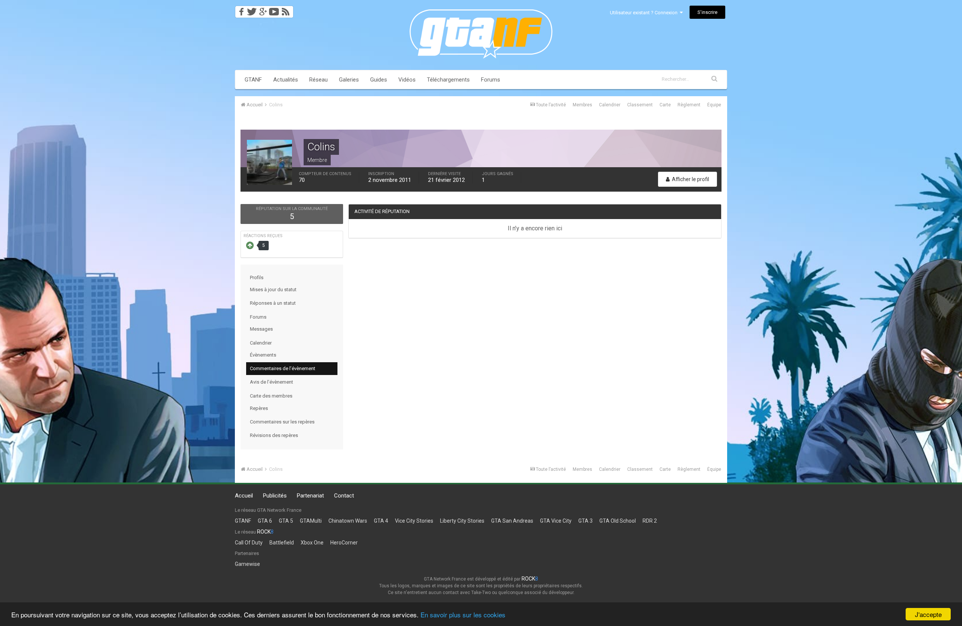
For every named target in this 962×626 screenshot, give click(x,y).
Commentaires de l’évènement (282, 368)
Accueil (244, 495)
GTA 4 (381, 521)
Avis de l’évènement (271, 382)
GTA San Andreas (512, 521)
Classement (640, 104)
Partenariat (310, 495)
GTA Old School (617, 521)
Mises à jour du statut (273, 289)
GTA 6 (265, 521)
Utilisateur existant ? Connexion (645, 12)
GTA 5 (286, 521)
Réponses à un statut (273, 303)
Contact (344, 495)
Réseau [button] (318, 79)
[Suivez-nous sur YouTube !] (274, 9)
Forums (490, 79)
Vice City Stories (414, 521)
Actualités (285, 79)
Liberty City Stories (462, 521)
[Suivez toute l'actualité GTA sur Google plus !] (263, 9)
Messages (261, 329)
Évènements (263, 355)
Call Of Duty (249, 543)
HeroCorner (344, 543)
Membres (582, 104)
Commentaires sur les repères (282, 422)
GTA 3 (585, 521)
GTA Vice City (556, 521)
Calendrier (609, 104)
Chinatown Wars (347, 521)
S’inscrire (707, 12)
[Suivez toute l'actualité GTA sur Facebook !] (240, 9)
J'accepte (928, 614)
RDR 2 (650, 521)
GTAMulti (311, 521)
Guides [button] (378, 79)
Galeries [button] (349, 79)
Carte (665, 104)
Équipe (714, 104)
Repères (259, 408)
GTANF (253, 79)
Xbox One (312, 543)
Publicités (275, 495)
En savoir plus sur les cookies (462, 614)
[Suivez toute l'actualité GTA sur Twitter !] (251, 9)
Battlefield (281, 543)
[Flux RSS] (286, 9)
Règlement (689, 104)
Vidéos (407, 79)
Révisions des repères (274, 435)
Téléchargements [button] (448, 79)
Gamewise (247, 564)
